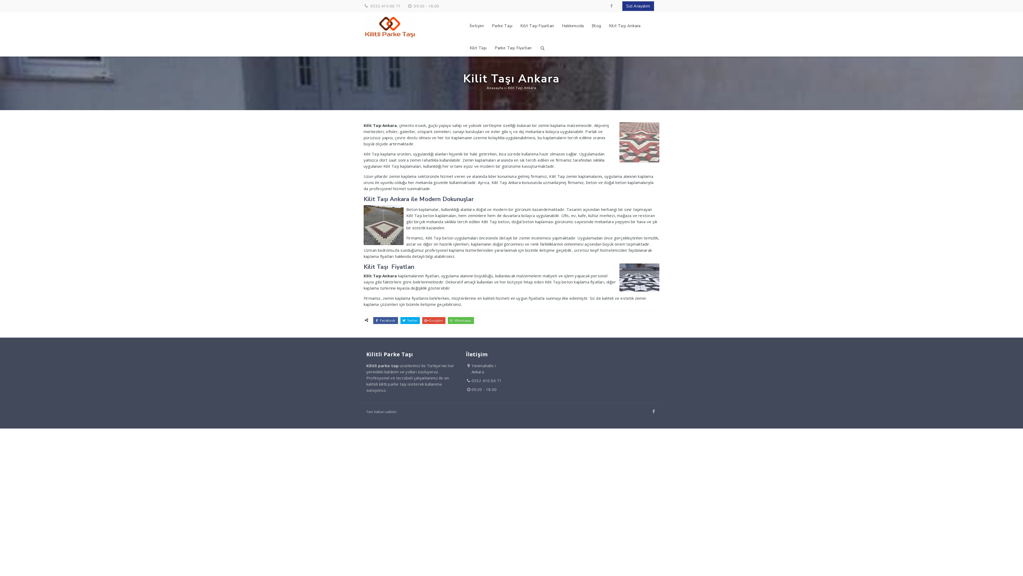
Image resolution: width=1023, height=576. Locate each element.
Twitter (411, 320)
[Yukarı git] (1014, 567)
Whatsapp (462, 320)
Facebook (387, 320)
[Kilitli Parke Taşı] (390, 36)
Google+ (435, 320)
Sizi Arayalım (638, 6)
